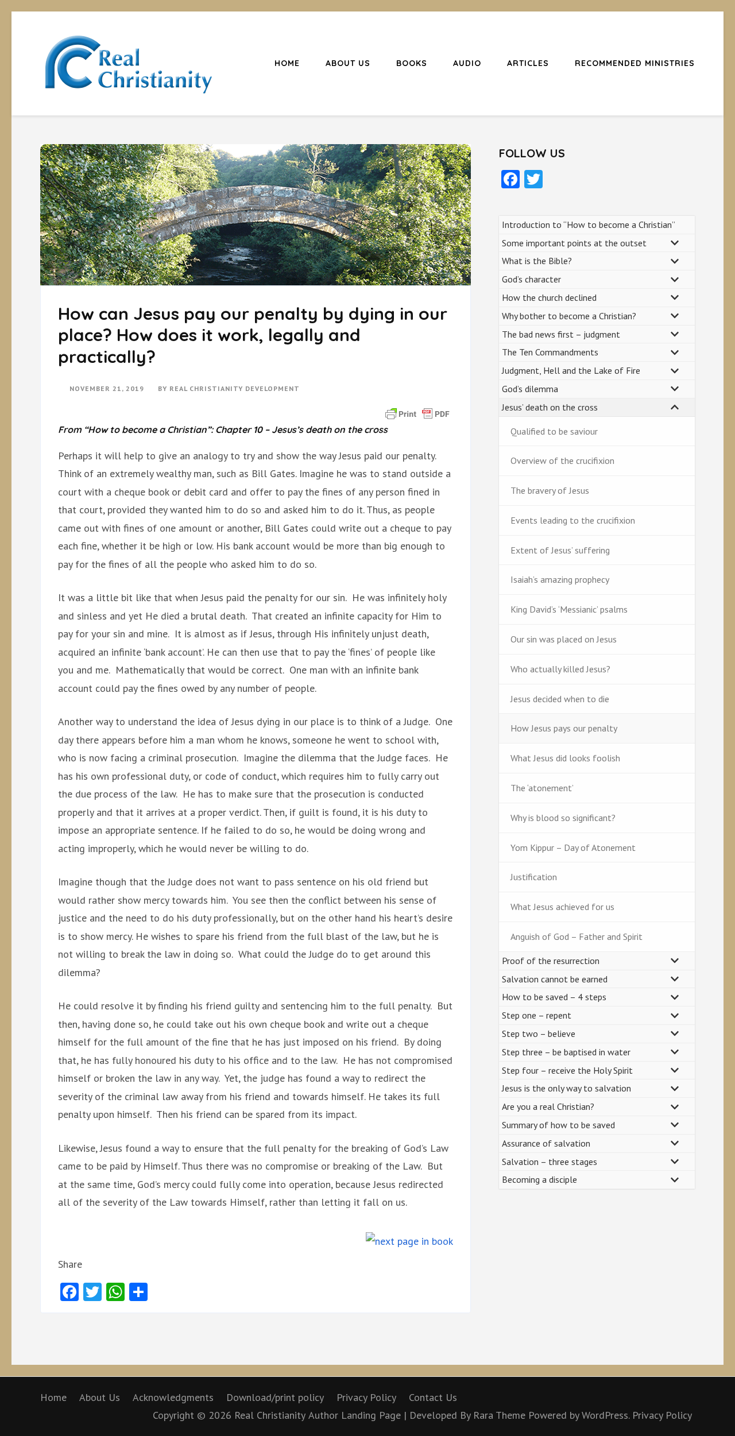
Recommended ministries (635, 63)
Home (287, 63)
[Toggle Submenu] (675, 243)
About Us (348, 63)
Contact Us (433, 1397)
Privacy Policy (366, 1397)
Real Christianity (269, 1415)
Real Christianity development (234, 388)
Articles (528, 63)
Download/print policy (275, 1397)
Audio (467, 63)
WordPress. (605, 1415)
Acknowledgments (173, 1397)
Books (411, 63)
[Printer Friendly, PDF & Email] (417, 413)
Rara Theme (500, 1415)
